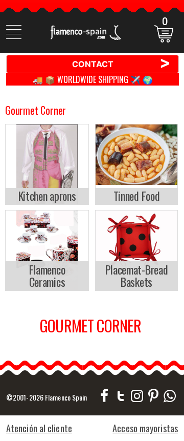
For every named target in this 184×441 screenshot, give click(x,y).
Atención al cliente (39, 428)
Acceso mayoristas (145, 428)
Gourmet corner (35, 110)
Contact (121, 63)
